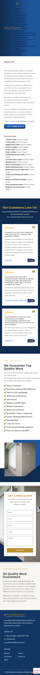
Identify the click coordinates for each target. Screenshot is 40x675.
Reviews (20, 653)
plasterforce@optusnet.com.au (15, 642)
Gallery (6, 660)
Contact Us (21, 656)
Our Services (8, 656)
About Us (7, 653)
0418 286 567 (10, 639)
